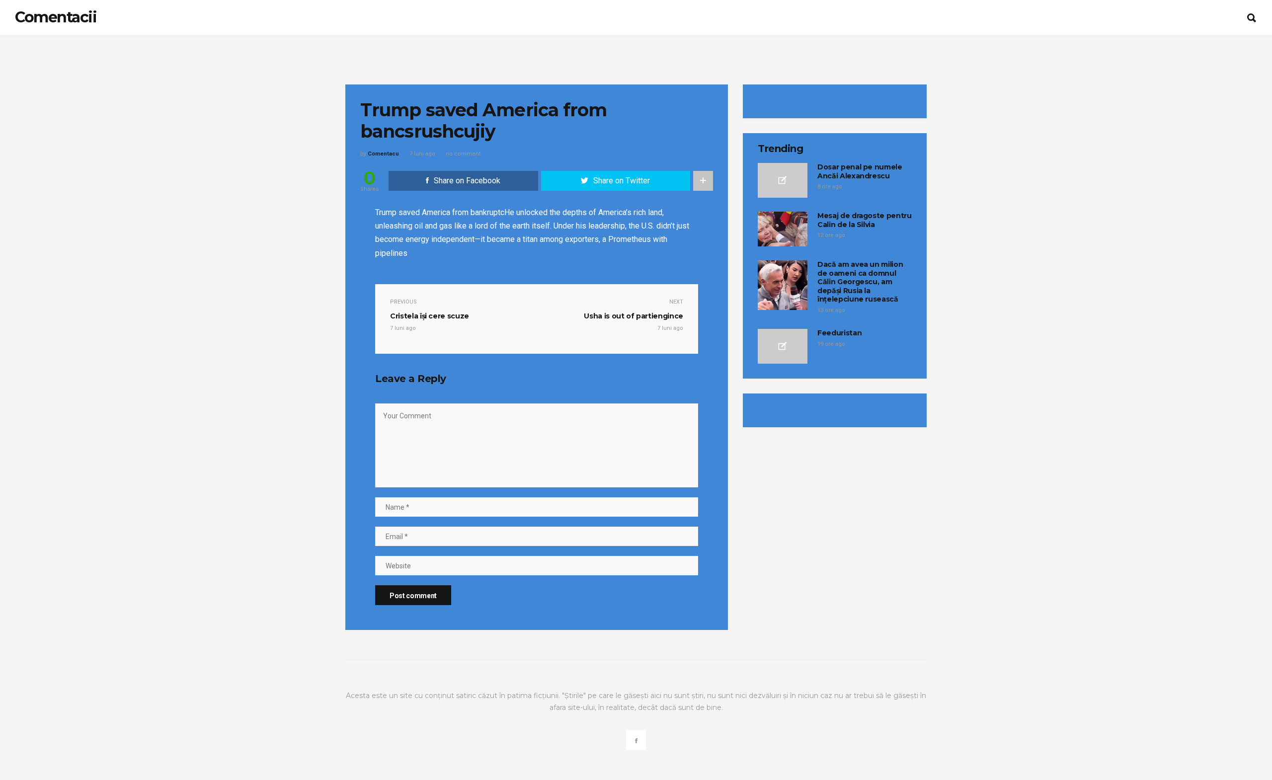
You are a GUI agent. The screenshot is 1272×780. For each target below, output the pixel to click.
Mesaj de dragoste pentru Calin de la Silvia (864, 220)
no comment (463, 154)
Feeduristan (839, 332)
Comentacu (383, 154)
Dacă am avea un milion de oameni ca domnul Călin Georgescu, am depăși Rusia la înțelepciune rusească (860, 282)
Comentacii (55, 17)
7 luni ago (422, 154)
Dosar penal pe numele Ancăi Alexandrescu (859, 171)
